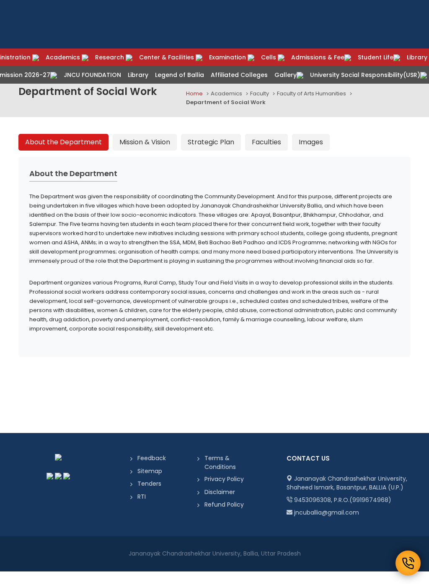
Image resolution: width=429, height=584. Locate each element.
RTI (141, 496)
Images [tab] (311, 142)
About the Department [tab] (63, 142)
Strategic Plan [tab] (211, 142)
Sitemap (149, 471)
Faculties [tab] (266, 142)
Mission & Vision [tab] (144, 142)
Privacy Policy (224, 479)
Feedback (151, 458)
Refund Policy (224, 504)
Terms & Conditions (220, 462)
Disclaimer (219, 492)
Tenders (149, 483)
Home (194, 93)
